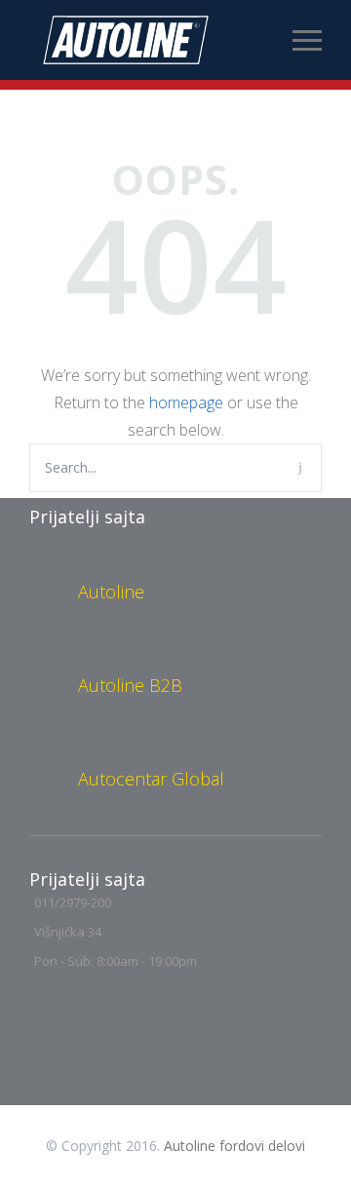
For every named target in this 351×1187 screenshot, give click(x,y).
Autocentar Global (151, 778)
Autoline (111, 591)
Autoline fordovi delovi (234, 1145)
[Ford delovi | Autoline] (160, 40)
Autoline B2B (130, 685)
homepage (186, 402)
